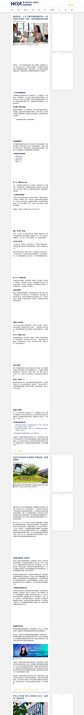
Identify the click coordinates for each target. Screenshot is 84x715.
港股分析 (25, 689)
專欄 (72, 10)
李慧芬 (14, 462)
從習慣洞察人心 (33, 95)
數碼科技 (52, 10)
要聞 (18, 10)
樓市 (33, 10)
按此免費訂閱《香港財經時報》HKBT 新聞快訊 (26, 433)
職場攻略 (18, 422)
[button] (20, 10)
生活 (59, 10)
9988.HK (24, 509)
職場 (15, 451)
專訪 (66, 10)
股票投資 (31, 689)
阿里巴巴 (36, 689)
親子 (45, 10)
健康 (39, 10)
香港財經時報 (27, 5)
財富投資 (25, 10)
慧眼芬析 (15, 689)
